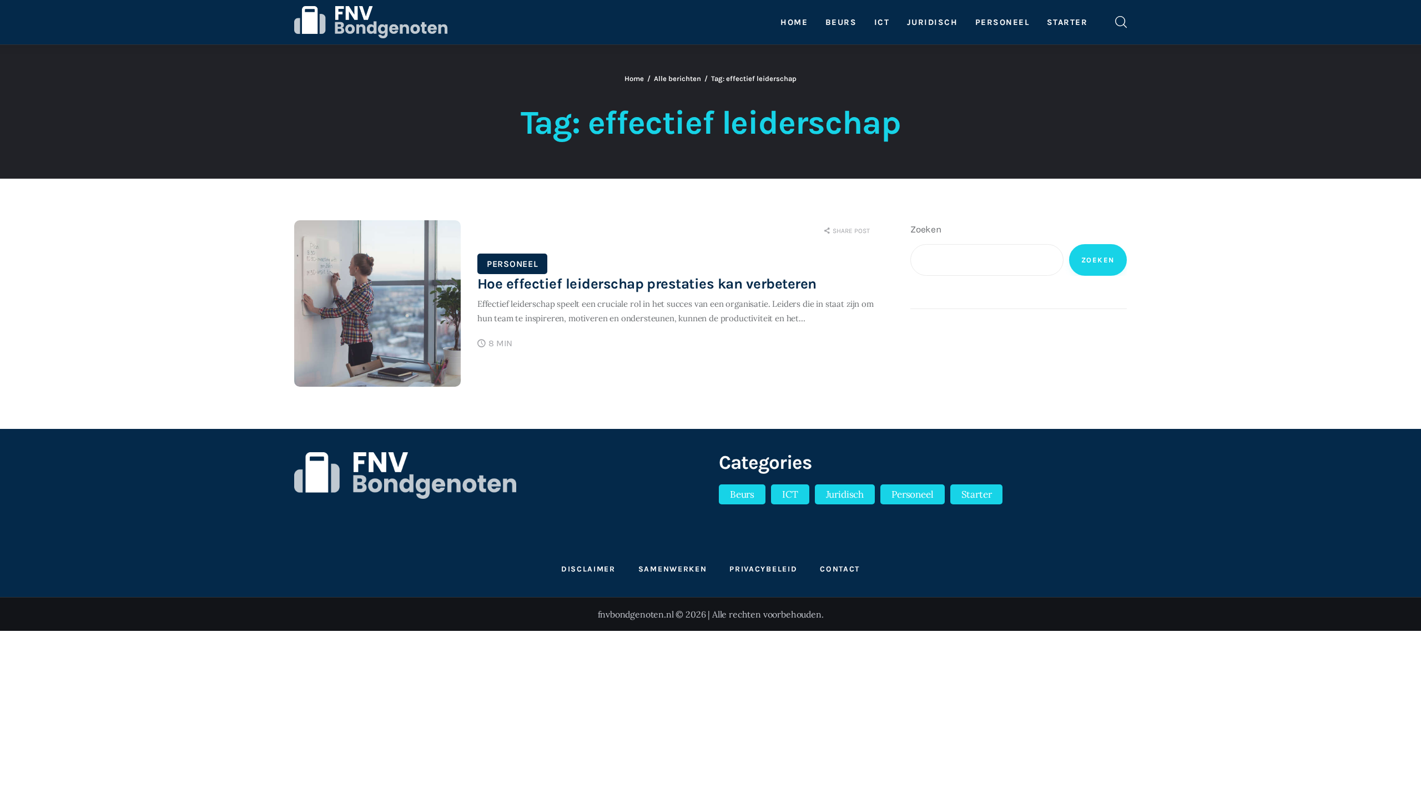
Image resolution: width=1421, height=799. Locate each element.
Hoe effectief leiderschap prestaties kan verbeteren (646, 283)
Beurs (742, 494)
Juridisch (845, 494)
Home (634, 78)
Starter (976, 494)
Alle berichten (677, 78)
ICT (790, 494)
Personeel (512, 264)
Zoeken (925, 229)
